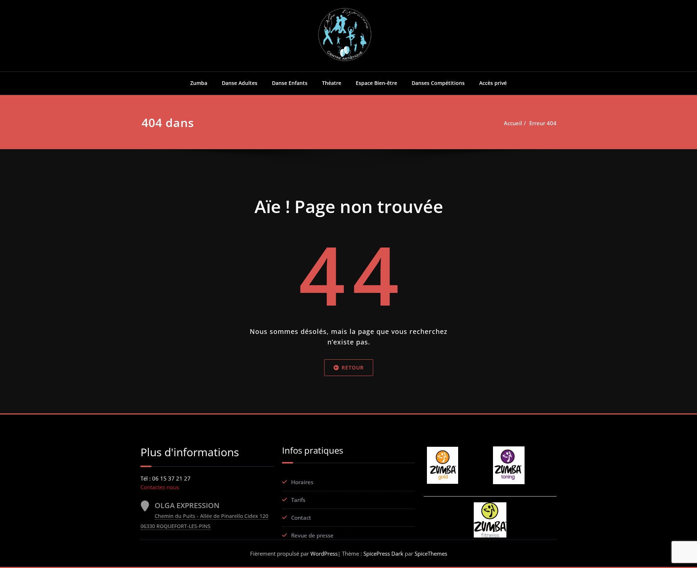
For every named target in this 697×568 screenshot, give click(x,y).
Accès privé (493, 82)
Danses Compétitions (438, 82)
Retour (353, 367)
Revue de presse (312, 535)
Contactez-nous (159, 487)
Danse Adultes (239, 82)
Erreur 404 (543, 123)
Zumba (198, 82)
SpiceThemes (430, 553)
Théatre (331, 82)
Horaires (302, 482)
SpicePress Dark (383, 553)
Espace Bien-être (376, 82)
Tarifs (298, 499)
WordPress (324, 553)
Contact (301, 517)
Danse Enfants (289, 82)
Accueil (513, 123)
